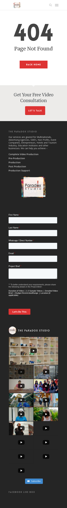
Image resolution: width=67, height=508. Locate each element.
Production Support (19, 170)
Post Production (17, 166)
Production (15, 162)
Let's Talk (35, 110)
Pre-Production (17, 158)
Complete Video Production (23, 154)
